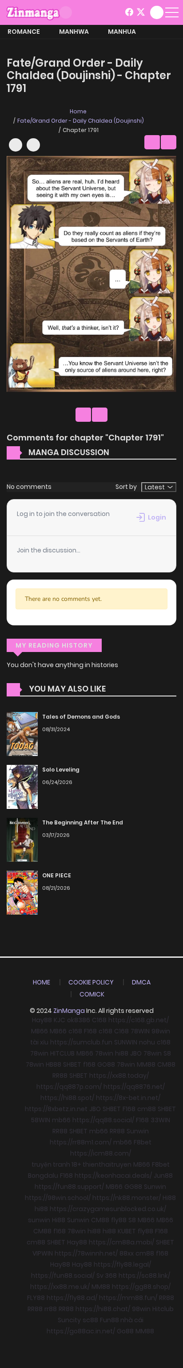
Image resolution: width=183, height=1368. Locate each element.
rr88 (50, 1308)
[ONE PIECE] (22, 892)
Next (168, 142)
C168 (99, 1020)
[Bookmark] (15, 145)
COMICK (92, 994)
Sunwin (138, 1131)
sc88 (90, 1320)
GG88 (133, 1186)
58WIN (40, 1120)
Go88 (125, 1331)
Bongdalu (43, 1175)
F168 (90, 1031)
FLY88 (36, 1297)
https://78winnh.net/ (86, 1253)
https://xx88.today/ (119, 1075)
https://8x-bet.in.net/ (128, 1097)
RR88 (60, 1075)
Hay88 (42, 1020)
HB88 (53, 1064)
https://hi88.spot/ (67, 1097)
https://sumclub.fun (81, 1042)
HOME (41, 982)
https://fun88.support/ (69, 1186)
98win (160, 1031)
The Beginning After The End (82, 822)
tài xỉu (39, 1042)
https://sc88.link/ (144, 1275)
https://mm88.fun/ (128, 1297)
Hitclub (163, 1308)
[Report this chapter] (33, 145)
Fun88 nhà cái (121, 1320)
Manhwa (74, 31)
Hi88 (169, 1197)
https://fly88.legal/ (122, 1264)
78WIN (140, 1031)
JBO (136, 1053)
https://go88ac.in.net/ (81, 1331)
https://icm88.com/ (100, 1153)
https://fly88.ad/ (72, 1297)
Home (78, 111)
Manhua (122, 31)
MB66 (39, 1031)
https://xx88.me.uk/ (60, 1286)
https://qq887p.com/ (69, 1086)
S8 (167, 1053)
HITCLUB (62, 1053)
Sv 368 (106, 1275)
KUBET (127, 1231)
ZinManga (69, 1010)
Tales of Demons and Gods (81, 716)
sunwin (39, 1220)
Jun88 (163, 1175)
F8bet (142, 1142)
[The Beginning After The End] (22, 839)
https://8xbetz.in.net (56, 1108)
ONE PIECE (56, 875)
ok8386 (78, 1020)
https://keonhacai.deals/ (113, 1175)
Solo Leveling (61, 769)
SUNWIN (125, 1042)
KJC (59, 1020)
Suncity (69, 1320)
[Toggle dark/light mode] (66, 12)
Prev (152, 142)
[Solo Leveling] (22, 786)
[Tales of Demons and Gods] (22, 733)
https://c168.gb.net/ (138, 1020)
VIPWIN (42, 1253)
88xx (126, 1253)
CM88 (166, 1064)
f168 (89, 1064)
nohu (147, 1042)
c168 (75, 1031)
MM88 (146, 1064)
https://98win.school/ (58, 1197)
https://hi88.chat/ (103, 1308)
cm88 (146, 1108)
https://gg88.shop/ (141, 1286)
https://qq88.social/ (103, 1120)
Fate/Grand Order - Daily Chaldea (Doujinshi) (80, 120)
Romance (24, 31)
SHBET (72, 1064)
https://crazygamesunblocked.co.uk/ (108, 1208)
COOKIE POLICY (91, 982)
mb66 (61, 1120)
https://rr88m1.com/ (80, 1142)
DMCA (141, 982)
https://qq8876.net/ (134, 1086)
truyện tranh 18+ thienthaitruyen (81, 1164)
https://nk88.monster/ (126, 1197)
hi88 (121, 1053)
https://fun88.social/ (63, 1275)
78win (39, 1053)
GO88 (106, 1064)
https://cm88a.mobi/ (121, 1242)
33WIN (160, 1120)
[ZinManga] (33, 12)
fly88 (119, 1220)
